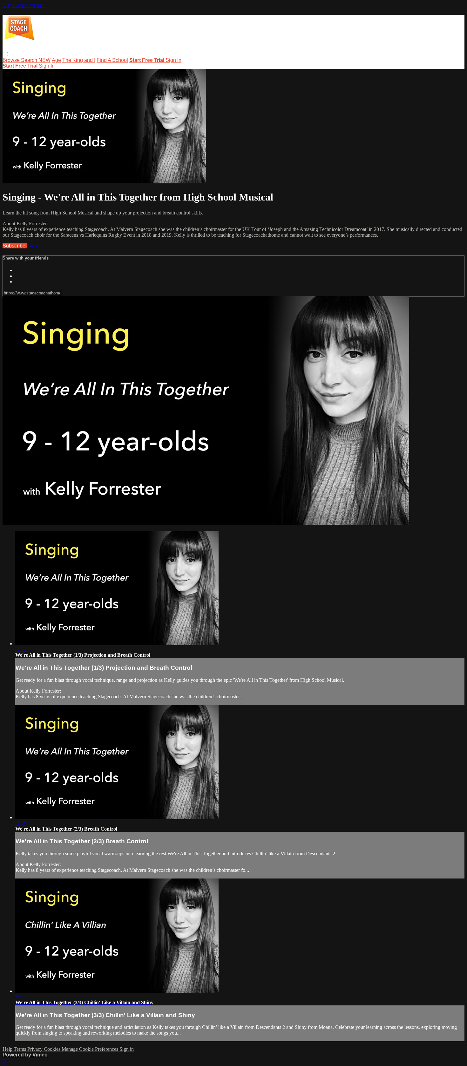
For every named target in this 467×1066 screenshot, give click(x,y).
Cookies (53, 1049)
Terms (20, 1049)
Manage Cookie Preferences (90, 1049)
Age (56, 60)
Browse (12, 60)
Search (29, 60)
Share (32, 245)
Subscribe (15, 245)
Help (8, 1049)
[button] (6, 54)
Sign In (47, 66)
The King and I (78, 60)
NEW (44, 60)
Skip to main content (23, 5)
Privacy (35, 1049)
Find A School (112, 60)
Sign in (173, 60)
